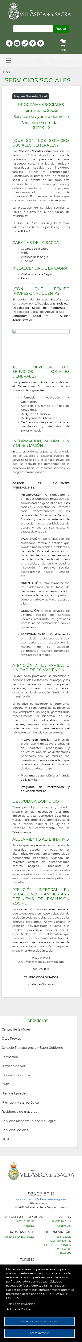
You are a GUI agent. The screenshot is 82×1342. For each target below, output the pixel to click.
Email (17, 47)
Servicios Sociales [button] (15, 1130)
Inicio (6, 71)
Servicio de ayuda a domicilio (41, 116)
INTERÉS (28, 1225)
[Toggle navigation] (8, 60)
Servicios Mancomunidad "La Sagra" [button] (29, 1121)
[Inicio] (41, 11)
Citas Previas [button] (11, 1038)
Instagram (43, 47)
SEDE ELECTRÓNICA (56, 1245)
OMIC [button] (6, 1084)
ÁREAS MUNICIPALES (19, 1236)
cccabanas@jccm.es (41, 984)
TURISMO (27, 1260)
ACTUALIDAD (25, 1221)
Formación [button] (10, 1057)
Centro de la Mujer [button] (16, 1029)
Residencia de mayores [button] (19, 1112)
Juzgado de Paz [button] (13, 1066)
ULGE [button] (6, 1139)
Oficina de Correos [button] (16, 1075)
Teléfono (26, 47)
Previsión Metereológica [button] (20, 1102)
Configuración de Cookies (39, 1321)
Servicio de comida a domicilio (41, 125)
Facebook (11, 47)
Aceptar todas (40, 1333)
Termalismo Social (41, 110)
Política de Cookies (19, 1309)
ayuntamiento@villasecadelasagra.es (41, 1199)
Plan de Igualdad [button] (15, 1093)
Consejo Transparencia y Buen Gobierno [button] (32, 1048)
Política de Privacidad (21, 1304)
